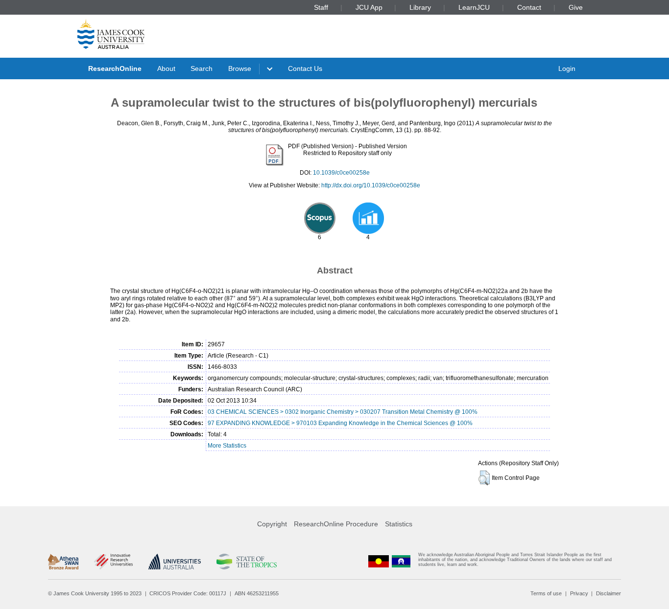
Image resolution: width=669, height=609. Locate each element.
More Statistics (227, 445)
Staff (321, 7)
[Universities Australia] (174, 561)
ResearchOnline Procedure (336, 524)
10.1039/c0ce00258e (341, 172)
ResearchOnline (115, 68)
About (166, 68)
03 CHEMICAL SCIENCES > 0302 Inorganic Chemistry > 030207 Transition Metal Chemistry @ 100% (343, 411)
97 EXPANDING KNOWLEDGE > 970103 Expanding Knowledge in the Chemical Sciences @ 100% (340, 423)
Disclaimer (608, 593)
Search (202, 68)
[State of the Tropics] (246, 561)
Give (576, 7)
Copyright (272, 524)
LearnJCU (474, 7)
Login (566, 68)
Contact (529, 7)
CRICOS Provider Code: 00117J (187, 593)
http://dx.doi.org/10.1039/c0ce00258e (370, 185)
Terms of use (546, 593)
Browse (239, 68)
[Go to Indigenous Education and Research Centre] (378, 561)
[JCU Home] (111, 34)
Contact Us (305, 68)
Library (420, 7)
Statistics (398, 524)
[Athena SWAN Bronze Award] (63, 561)
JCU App (369, 7)
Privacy (579, 593)
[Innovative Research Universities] (113, 561)
